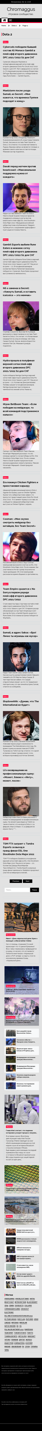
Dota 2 (5, 42)
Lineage (7, 1322)
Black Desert (32, 1302)
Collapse (28, 1305)
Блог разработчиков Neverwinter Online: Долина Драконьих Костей (26, 1032)
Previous (16, 881)
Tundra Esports (10, 1336)
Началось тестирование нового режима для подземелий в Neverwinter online (26, 1085)
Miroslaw (23, 1322)
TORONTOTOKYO (20, 1333)
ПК (23, 1346)
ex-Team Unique (10, 1319)
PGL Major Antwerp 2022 (14, 1329)
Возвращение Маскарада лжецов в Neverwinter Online (26, 1067)
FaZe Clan (21, 1319)
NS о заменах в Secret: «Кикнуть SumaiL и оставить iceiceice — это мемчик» (19, 292)
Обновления (16, 1346)
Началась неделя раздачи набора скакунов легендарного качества (26, 1076)
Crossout (25, 1309)
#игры (32, 1299)
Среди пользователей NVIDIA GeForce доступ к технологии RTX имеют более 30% (25, 1231)
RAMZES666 (29, 1329)
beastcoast (9, 1302)
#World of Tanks (22, 1299)
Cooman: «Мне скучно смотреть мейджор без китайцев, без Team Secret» (19, 522)
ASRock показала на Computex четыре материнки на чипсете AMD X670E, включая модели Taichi (25, 1249)
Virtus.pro (22, 1336)
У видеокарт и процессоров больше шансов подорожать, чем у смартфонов (22, 1189)
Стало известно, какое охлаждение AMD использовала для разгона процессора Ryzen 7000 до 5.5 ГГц (26, 1266)
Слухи (27, 1346)
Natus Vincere (10, 1326)
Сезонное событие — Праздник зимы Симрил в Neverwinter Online (26, 1041)
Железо (9, 1127)
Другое (22, 1340)
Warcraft (31, 1336)
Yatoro (7, 1340)
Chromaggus (21, 9)
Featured (29, 1319)
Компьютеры (19, 1343)
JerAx (36, 1319)
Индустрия (8, 1343)
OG (20, 1326)
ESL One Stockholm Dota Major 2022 (18, 1316)
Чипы (6, 1350)
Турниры (34, 1346)
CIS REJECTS (19, 1305)
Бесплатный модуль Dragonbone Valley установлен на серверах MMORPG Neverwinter (20, 1021)
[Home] (4, 20)
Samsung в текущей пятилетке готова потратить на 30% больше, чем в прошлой (21, 1220)
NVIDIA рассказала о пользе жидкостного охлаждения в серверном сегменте (26, 1240)
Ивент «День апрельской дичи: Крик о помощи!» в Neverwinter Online (21, 940)
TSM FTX (30, 1333)
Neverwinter (10, 935)
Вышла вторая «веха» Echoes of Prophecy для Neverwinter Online (25, 1050)
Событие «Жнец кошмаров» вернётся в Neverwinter (20, 990)
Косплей (28, 1343)
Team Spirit (8, 1333)
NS (17, 1326)
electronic (9, 1312)
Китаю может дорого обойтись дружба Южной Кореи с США (26, 1275)
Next (27, 881)
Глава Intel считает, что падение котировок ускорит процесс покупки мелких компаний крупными (21, 1132)
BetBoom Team (20, 1302)
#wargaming (9, 1299)
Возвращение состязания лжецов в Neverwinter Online (26, 1059)
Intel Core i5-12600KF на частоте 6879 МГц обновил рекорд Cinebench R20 (26, 1284)
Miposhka (15, 1322)
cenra (11, 1305)
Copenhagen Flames (12, 1309)
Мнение (7, 1346)
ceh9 (6, 1305)
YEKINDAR (14, 1340)
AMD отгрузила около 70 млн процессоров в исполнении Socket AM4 (25, 1258)
